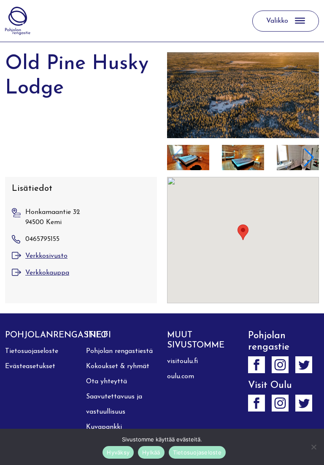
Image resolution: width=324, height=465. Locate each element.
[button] (309, 157)
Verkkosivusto (46, 256)
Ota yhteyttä (106, 381)
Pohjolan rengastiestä (119, 351)
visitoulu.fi (182, 361)
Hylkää (151, 452)
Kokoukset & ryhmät (117, 366)
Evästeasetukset (30, 366)
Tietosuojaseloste (31, 351)
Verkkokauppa (47, 273)
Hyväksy (118, 452)
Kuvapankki (104, 427)
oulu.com (180, 376)
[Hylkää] (313, 447)
